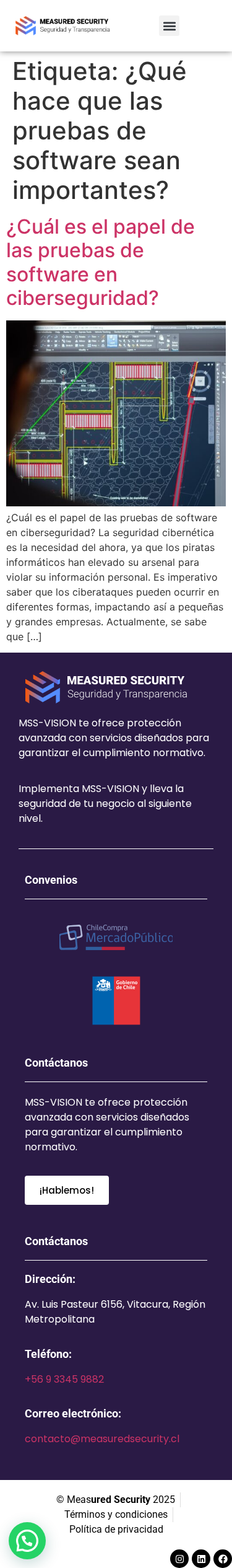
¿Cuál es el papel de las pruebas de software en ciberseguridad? (100, 262)
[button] (169, 25)
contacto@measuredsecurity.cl (102, 1439)
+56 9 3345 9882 (64, 1379)
